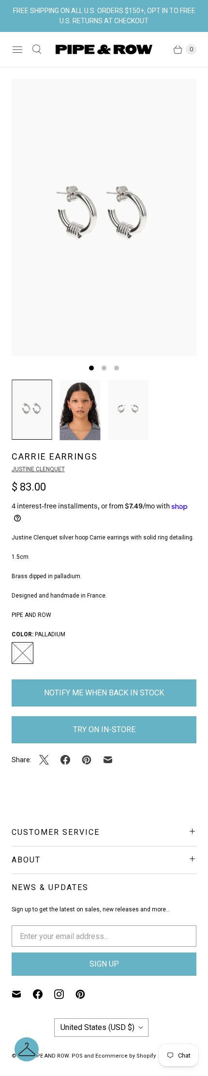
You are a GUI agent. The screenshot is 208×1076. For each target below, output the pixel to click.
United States (97, 1027)
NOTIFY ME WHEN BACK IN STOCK (104, 692)
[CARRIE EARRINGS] (104, 217)
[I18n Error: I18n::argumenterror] (32, 410)
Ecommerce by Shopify (125, 1056)
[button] (27, 1049)
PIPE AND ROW (50, 1056)
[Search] (36, 49)
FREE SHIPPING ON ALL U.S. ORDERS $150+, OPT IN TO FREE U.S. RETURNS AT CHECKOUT (104, 16)
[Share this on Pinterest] (86, 759)
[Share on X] (47, 759)
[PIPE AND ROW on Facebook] (43, 994)
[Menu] (17, 49)
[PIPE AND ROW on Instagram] (64, 994)
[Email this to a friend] (108, 759)
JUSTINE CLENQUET (38, 469)
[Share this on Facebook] (65, 759)
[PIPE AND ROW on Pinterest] (86, 994)
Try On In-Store (104, 729)
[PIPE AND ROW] (104, 49)
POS (77, 1056)
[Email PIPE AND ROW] (22, 994)
